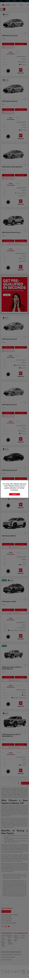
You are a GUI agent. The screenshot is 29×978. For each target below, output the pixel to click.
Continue (14, 494)
